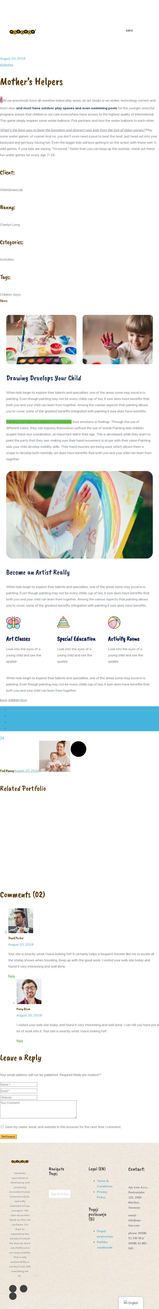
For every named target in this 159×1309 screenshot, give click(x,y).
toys (23, 700)
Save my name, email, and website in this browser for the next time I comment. (63, 1127)
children (13, 700)
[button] (79, 32)
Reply (11, 976)
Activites (6, 65)
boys (3, 700)
